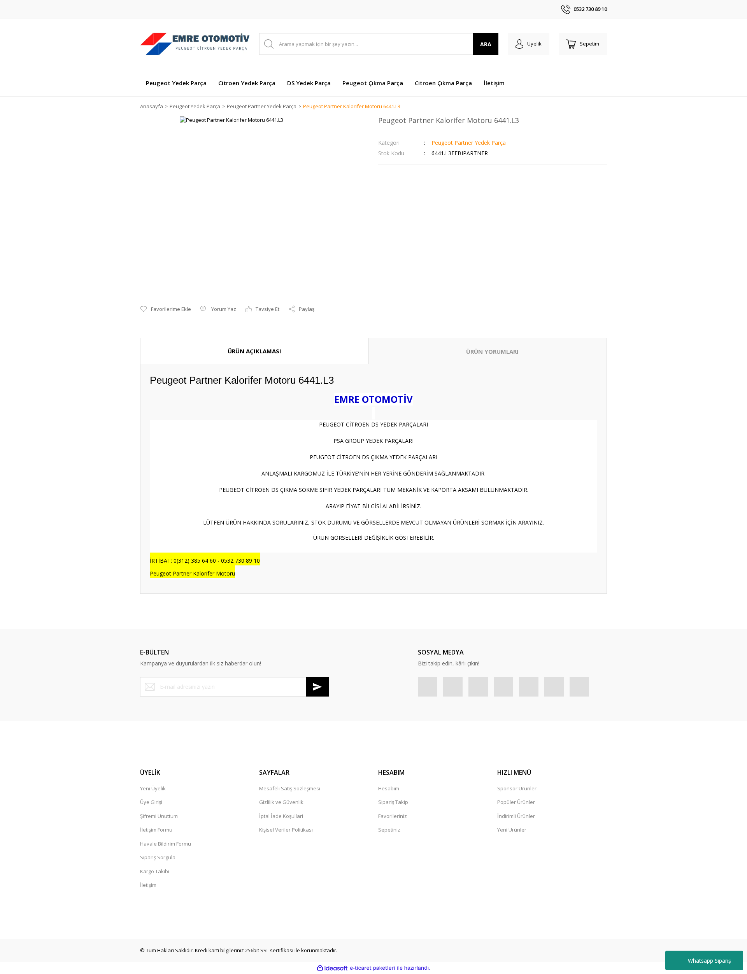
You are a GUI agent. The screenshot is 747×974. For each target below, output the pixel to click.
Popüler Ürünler (516, 802)
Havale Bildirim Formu (165, 843)
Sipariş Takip (393, 802)
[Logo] (195, 44)
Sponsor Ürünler (517, 788)
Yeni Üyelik (153, 788)
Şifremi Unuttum (159, 816)
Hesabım (388, 788)
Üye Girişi (151, 802)
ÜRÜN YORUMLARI (492, 351)
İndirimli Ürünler (516, 816)
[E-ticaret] (372, 968)
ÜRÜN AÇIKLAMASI (254, 351)
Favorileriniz (392, 816)
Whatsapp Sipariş (709, 960)
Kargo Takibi (154, 871)
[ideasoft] (332, 968)
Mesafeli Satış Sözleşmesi (289, 788)
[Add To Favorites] (165, 309)
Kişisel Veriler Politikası (286, 829)
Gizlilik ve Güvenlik (281, 802)
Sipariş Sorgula (157, 857)
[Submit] (317, 687)
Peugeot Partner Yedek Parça (468, 142)
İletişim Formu (156, 829)
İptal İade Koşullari (281, 816)
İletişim (148, 884)
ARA (485, 44)
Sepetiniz (389, 829)
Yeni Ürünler (511, 829)
